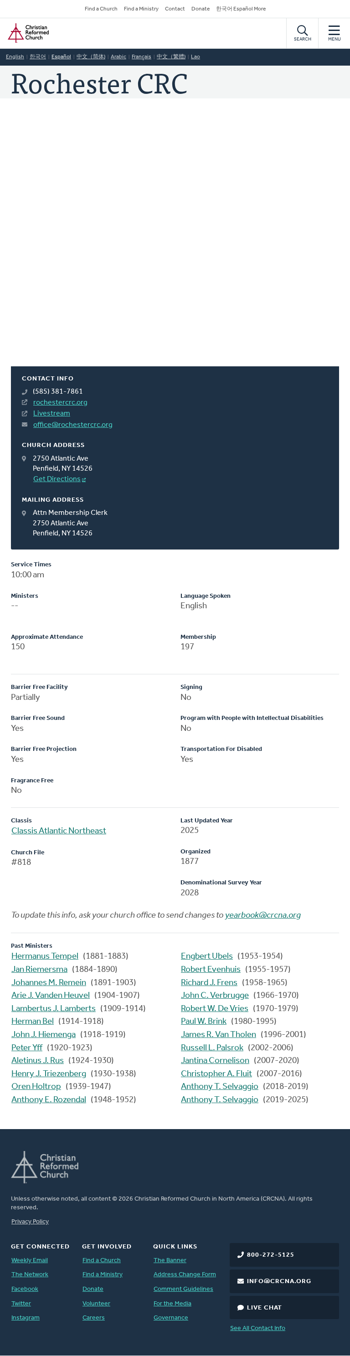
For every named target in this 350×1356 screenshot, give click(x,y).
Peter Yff (26, 1048)
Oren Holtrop (36, 1087)
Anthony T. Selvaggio (219, 1087)
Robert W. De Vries (214, 1009)
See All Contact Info (257, 1328)
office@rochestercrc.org (73, 425)
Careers (93, 1318)
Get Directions (57, 479)
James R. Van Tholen (218, 1035)
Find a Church (101, 9)
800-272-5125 (270, 1255)
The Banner (170, 1260)
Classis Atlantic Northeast (58, 831)
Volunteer (96, 1303)
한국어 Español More (241, 9)
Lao (195, 57)
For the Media (172, 1303)
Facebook (24, 1289)
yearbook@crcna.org (263, 915)
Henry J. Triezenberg (48, 1074)
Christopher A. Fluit (216, 1074)
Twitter (21, 1303)
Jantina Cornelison (215, 1061)
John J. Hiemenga (43, 1035)
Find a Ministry (141, 9)
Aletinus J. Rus (37, 1061)
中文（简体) (91, 57)
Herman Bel (32, 1021)
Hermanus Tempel (44, 956)
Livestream (51, 413)
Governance (171, 1318)
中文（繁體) (171, 57)
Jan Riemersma (39, 970)
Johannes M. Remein (48, 983)
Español (61, 57)
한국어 (38, 57)
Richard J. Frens (209, 983)
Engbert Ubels (207, 956)
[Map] (175, 243)
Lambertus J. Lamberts (53, 1009)
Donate (200, 9)
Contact (175, 9)
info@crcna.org (279, 1281)
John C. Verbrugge (215, 995)
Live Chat (264, 1308)
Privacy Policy (30, 1221)
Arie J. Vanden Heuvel (50, 995)
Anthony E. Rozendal (48, 1100)
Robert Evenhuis (211, 970)
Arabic (118, 57)
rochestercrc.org (60, 402)
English (15, 57)
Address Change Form (185, 1274)
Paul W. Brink (203, 1021)
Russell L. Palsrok (212, 1048)
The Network (29, 1274)
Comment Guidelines (183, 1289)
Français (141, 57)
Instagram (25, 1318)
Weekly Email (29, 1260)
